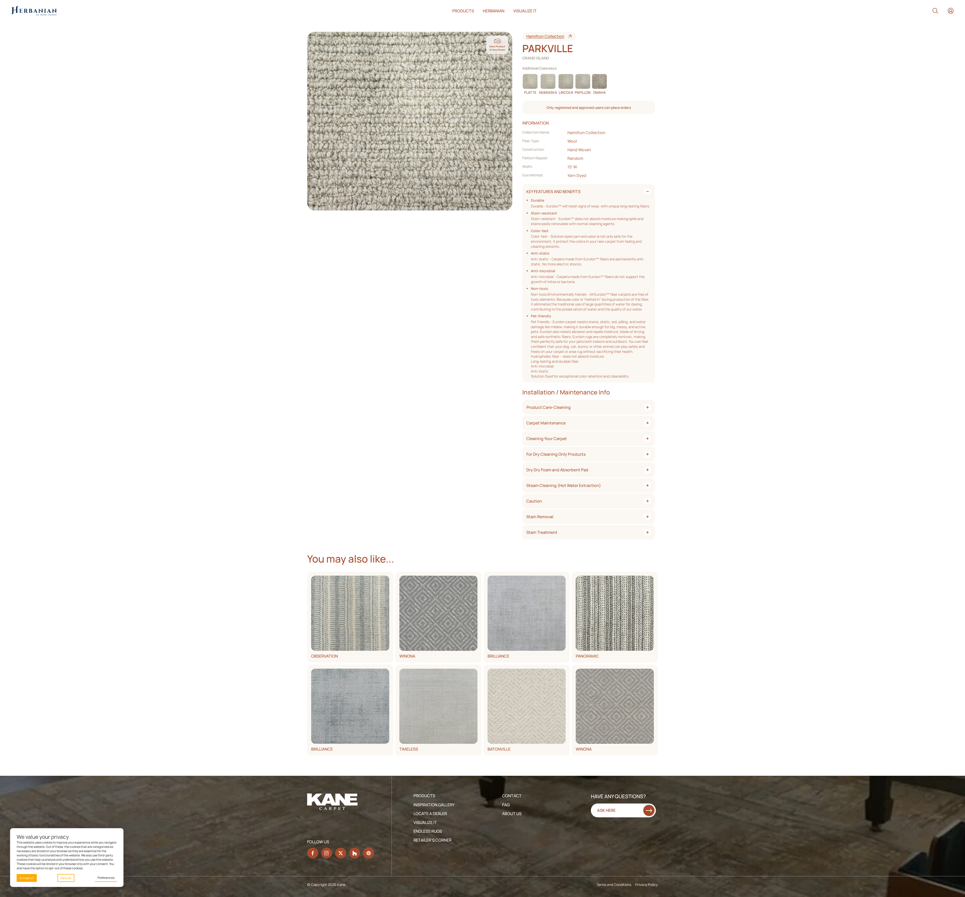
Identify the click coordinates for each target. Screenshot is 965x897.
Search (935, 11)
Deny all (65, 878)
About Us (512, 813)
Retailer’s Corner (432, 840)
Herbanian (493, 11)
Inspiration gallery (434, 805)
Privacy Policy (646, 884)
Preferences (106, 878)
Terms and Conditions (613, 884)
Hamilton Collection (545, 36)
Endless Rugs (427, 831)
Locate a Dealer (430, 813)
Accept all (27, 878)
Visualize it (525, 11)
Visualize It (425, 822)
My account (950, 11)
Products (463, 11)
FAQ (506, 805)
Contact (512, 795)
